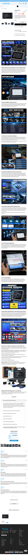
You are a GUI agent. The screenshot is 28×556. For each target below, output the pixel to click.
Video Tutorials (11, 539)
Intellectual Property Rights (21, 544)
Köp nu (20, 24)
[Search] (17, 6)
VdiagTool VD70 (3, 521)
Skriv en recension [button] (14, 440)
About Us (20, 539)
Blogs (10, 540)
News (19, 540)
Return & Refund (3, 544)
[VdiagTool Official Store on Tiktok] (6, 535)
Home (2, 8)
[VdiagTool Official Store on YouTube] (4, 535)
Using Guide (2, 541)
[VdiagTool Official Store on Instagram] (3, 535)
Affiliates (20, 541)
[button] (10, 435)
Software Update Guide (3, 540)
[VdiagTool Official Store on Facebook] (2, 535)
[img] (2, 460)
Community (11, 541)
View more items (14, 503)
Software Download (3, 539)
